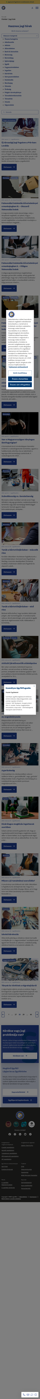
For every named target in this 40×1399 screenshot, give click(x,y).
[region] (20, 350)
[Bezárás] (34, 686)
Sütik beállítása (20, 373)
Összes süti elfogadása (20, 385)
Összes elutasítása (20, 379)
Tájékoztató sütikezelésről (18, 367)
